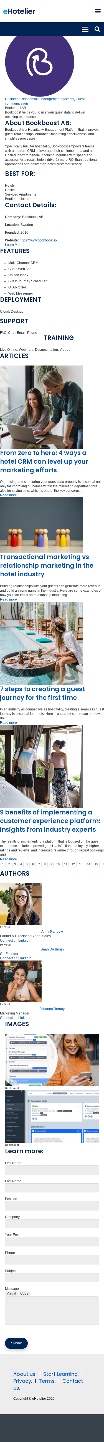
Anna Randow (52, 932)
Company (12, 1217)
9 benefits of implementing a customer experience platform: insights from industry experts (50, 821)
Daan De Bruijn (52, 949)
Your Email (13, 1235)
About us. (24, 1374)
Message (12, 1289)
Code (24, 1293)
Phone (10, 1253)
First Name (13, 1163)
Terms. (47, 1380)
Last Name (13, 1181)
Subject (10, 1271)
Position (11, 1199)
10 (58, 864)
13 (80, 864)
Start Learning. (60, 1374)
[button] (97, 11)
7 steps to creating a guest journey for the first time (42, 693)
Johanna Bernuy (52, 1009)
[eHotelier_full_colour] (19, 11)
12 (73, 864)
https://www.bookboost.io (38, 240)
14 (88, 864)
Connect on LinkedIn (15, 940)
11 (65, 864)
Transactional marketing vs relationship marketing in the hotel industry (46, 566)
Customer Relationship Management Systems (39, 99)
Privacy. (22, 1380)
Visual (11, 1293)
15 (96, 864)
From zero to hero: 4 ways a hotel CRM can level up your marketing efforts (44, 462)
